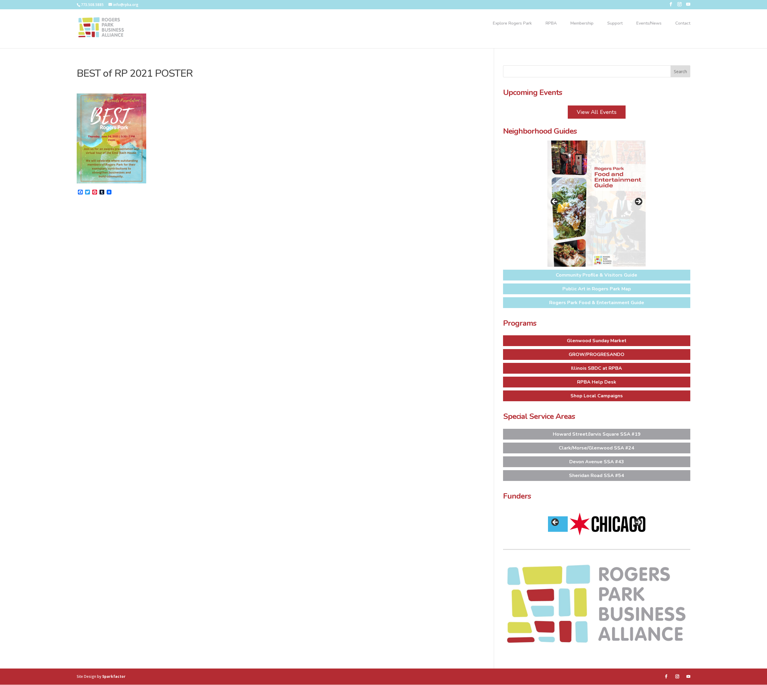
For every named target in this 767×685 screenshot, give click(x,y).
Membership (582, 23)
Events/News (649, 23)
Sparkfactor (114, 676)
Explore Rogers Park (512, 23)
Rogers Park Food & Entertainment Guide (596, 302)
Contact (682, 23)
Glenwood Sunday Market (596, 340)
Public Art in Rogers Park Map (596, 289)
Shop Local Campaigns (596, 396)
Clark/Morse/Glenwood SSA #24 (596, 448)
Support (615, 23)
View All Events (597, 112)
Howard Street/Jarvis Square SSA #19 (597, 434)
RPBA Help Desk (596, 382)
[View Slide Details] (596, 204)
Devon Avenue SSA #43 (596, 461)
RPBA (551, 23)
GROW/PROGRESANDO (596, 354)
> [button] (638, 201)
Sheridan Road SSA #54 (596, 475)
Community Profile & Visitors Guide (596, 275)
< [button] (554, 201)
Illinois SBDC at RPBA (596, 368)
